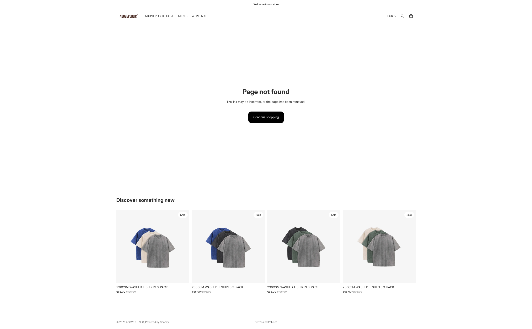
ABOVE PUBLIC (135, 322)
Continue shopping (266, 117)
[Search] (402, 16)
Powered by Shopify (157, 322)
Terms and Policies (266, 322)
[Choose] (183, 277)
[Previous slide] (122, 246)
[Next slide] (183, 246)
